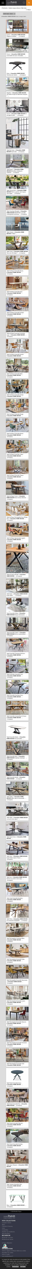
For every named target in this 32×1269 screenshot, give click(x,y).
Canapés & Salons (6, 1223)
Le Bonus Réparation (7, 1243)
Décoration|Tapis (6, 1233)
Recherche (4, 8)
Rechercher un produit (7, 1237)
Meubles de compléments (8, 1232)
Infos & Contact (6, 1254)
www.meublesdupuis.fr (7, 1256)
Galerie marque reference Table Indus (18, 8)
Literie (3, 1228)
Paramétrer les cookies (7, 1252)
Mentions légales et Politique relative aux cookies (14, 1251)
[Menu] (3, 3)
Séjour (3, 1224)
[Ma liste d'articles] (24, 3)
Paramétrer (15, 1266)
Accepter (23, 1266)
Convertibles (5, 1230)
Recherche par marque (7, 1239)
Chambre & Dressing (7, 1226)
